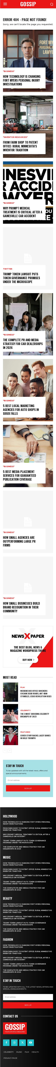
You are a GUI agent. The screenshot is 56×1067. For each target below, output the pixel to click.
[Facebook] (6, 1042)
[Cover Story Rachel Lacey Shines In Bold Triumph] (10, 735)
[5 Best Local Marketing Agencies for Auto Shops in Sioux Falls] (28, 390)
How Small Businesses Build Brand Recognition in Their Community (21, 607)
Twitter (7, 269)
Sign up (28, 788)
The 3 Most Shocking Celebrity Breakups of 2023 (34, 715)
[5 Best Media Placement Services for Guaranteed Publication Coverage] (28, 456)
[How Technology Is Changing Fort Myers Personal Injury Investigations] (28, 61)
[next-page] (9, 751)
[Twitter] (22, 1042)
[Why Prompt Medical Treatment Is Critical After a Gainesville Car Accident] (28, 192)
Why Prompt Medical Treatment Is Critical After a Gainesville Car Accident (22, 212)
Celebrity (25, 710)
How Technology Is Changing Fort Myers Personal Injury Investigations (21, 80)
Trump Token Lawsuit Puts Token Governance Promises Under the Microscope (21, 278)
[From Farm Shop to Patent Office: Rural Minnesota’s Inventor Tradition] (28, 127)
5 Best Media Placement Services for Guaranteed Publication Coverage (19, 475)
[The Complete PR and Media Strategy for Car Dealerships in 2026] (28, 324)
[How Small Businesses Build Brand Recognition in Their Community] (28, 588)
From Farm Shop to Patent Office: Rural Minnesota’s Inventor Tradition (20, 146)
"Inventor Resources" (15, 137)
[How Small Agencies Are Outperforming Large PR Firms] (28, 522)
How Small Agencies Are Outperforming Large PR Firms (19, 541)
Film (22, 687)
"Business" (8, 71)
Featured (25, 732)
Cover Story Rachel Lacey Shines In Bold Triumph (35, 737)
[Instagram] (14, 1042)
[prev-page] (5, 751)
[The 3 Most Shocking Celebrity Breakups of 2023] (10, 713)
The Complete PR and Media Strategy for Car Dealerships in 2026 (23, 344)
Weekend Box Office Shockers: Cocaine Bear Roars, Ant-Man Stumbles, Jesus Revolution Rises (35, 693)
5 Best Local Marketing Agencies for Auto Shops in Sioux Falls (21, 409)
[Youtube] (30, 1042)
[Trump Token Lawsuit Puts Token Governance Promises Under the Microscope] (28, 258)
